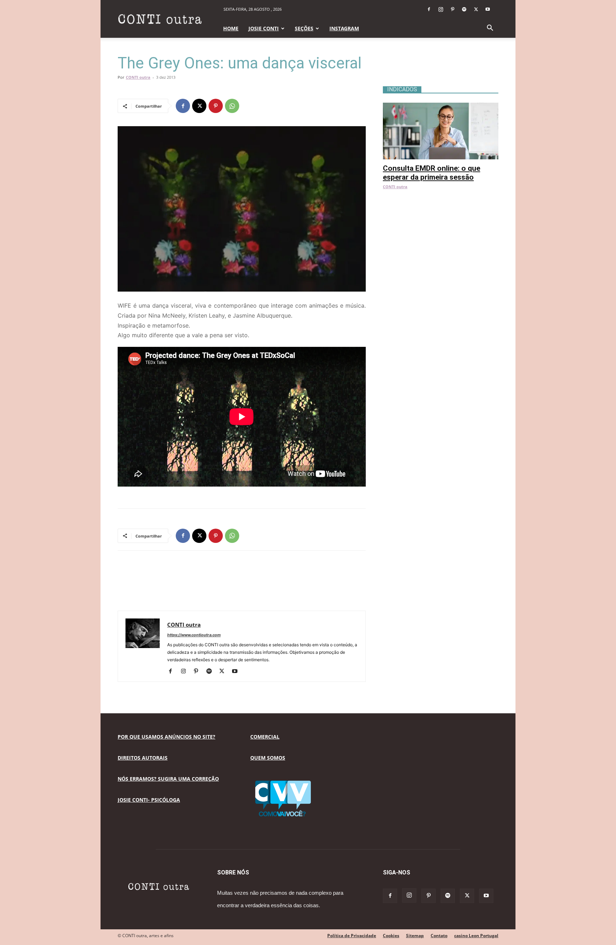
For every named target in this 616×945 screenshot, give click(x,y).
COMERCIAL (264, 736)
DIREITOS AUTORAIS (143, 757)
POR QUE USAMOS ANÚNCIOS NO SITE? (166, 736)
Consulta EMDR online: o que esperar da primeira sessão (431, 172)
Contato (439, 936)
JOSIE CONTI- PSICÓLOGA (149, 799)
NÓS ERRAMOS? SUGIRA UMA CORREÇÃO (168, 778)
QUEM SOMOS (267, 757)
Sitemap (415, 936)
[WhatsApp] (232, 106)
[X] (476, 9)
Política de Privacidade (351, 936)
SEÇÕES (304, 28)
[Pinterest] (452, 9)
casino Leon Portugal (476, 936)
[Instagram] (440, 9)
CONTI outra (138, 77)
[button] (489, 28)
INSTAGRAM (344, 28)
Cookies (391, 936)
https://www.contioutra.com (194, 634)
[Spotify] (464, 9)
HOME (230, 28)
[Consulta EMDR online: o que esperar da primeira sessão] (440, 106)
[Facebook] (428, 9)
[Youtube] (487, 9)
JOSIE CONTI (263, 28)
